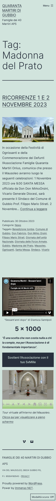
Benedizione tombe (23, 229)
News (18, 225)
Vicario (45, 249)
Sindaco (35, 249)
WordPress (35, 483)
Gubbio (6, 245)
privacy (25, 476)
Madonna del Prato (22, 245)
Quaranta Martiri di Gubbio (12, 10)
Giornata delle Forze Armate (31, 241)
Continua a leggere (33, 209)
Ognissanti (8, 249)
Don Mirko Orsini (37, 233)
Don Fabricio (19, 233)
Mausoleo (40, 245)
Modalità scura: (40, 496)
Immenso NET (24, 488)
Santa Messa (22, 249)
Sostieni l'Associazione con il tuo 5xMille (28, 360)
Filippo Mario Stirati (13, 237)
